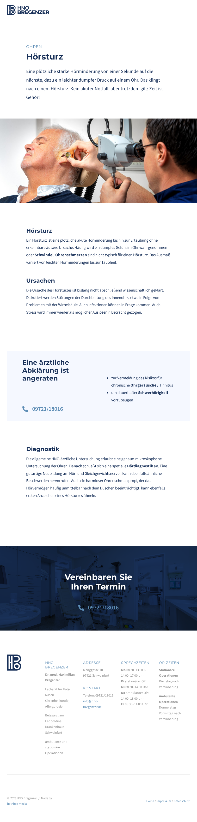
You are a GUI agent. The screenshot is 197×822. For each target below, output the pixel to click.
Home (150, 801)
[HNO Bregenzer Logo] (28, 7)
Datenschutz (182, 801)
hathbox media (17, 804)
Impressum (164, 801)
